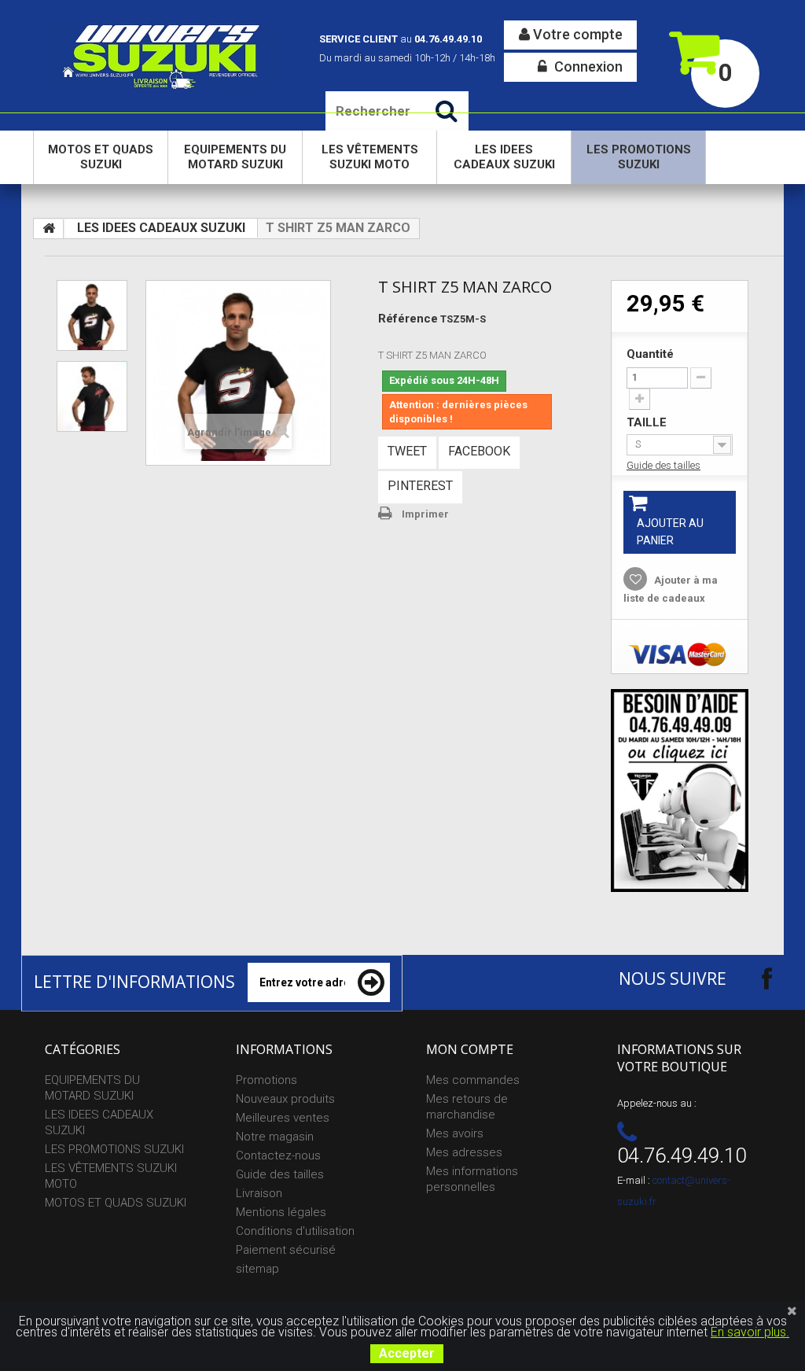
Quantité (650, 354)
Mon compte (469, 1049)
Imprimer (425, 514)
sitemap (257, 1269)
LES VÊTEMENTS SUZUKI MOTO (370, 156)
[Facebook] (753, 978)
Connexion (587, 66)
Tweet (407, 451)
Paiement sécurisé (286, 1250)
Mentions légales (281, 1212)
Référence (408, 318)
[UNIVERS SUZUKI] (162, 55)
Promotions (266, 1080)
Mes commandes (473, 1080)
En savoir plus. (750, 1332)
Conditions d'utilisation (295, 1231)
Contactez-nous (278, 1155)
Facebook (479, 451)
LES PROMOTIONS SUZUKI (638, 156)
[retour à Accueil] (49, 228)
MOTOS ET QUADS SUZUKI (100, 156)
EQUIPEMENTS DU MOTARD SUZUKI (235, 156)
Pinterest (420, 485)
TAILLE (648, 422)
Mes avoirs (454, 1133)
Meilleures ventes (282, 1118)
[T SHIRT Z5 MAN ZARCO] (92, 315)
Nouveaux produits (285, 1099)
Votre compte (576, 34)
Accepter (407, 1353)
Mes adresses (464, 1152)
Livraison (259, 1193)
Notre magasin (275, 1137)
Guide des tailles (663, 465)
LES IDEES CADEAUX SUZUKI (504, 156)
